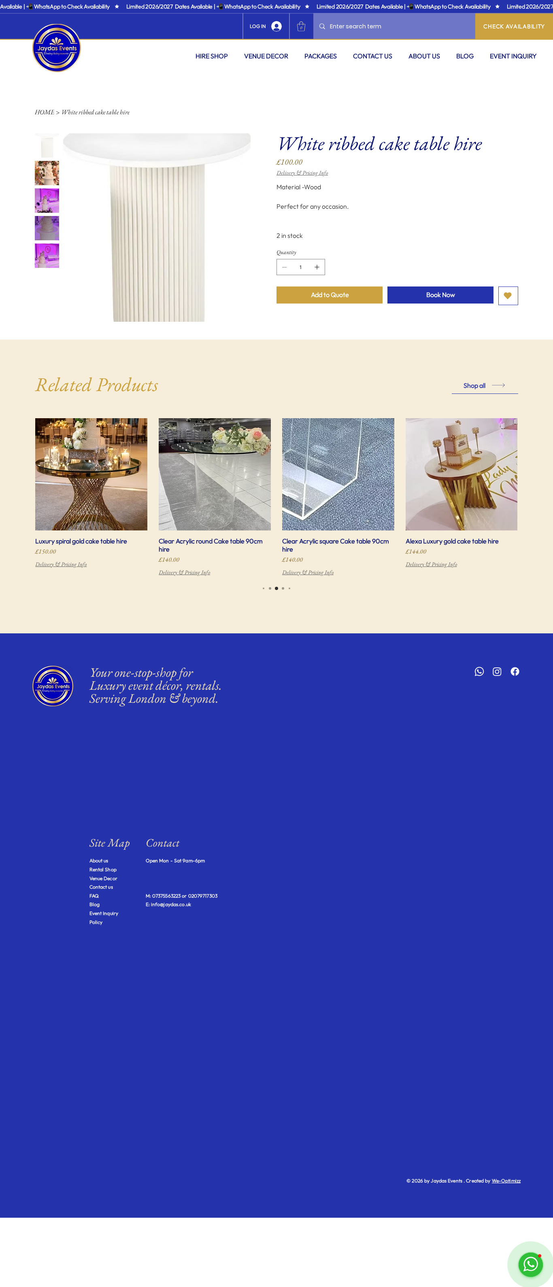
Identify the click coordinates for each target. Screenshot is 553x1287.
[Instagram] (497, 671)
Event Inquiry (104, 913)
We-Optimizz (506, 1181)
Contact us (101, 887)
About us (98, 860)
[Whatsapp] (479, 671)
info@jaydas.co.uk (171, 904)
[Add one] (317, 267)
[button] (212, 56)
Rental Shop (103, 869)
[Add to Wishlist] (508, 295)
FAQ (94, 896)
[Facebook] (515, 671)
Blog (94, 904)
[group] (276, 497)
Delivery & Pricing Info (61, 564)
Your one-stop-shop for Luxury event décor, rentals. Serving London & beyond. (155, 685)
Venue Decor (103, 878)
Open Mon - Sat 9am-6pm (175, 860)
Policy (96, 922)
